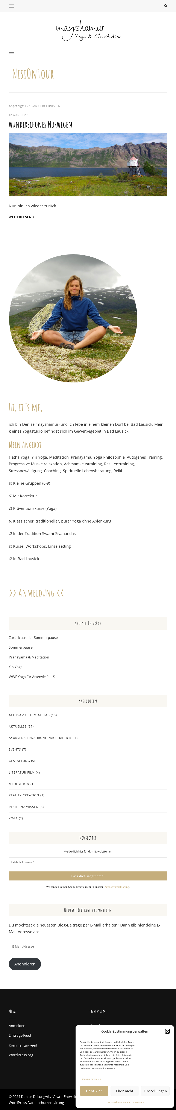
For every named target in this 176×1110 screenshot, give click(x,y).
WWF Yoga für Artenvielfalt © (32, 676)
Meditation (19, 784)
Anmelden (17, 1025)
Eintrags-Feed (20, 1035)
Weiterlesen (20, 217)
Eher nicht (125, 1091)
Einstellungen (155, 1091)
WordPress (18, 1102)
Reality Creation (24, 795)
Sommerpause (21, 647)
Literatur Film (22, 772)
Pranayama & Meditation (29, 657)
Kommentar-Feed (23, 1045)
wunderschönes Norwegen (40, 124)
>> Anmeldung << (36, 592)
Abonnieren (24, 964)
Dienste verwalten (91, 1078)
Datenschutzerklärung (119, 1101)
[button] (167, 1031)
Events (15, 749)
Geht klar (94, 1091)
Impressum (138, 1101)
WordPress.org (21, 1055)
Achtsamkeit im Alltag (29, 715)
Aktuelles (18, 726)
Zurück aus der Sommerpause (33, 637)
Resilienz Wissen (24, 807)
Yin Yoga (16, 666)
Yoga (13, 818)
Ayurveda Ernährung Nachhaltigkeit (42, 738)
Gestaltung (19, 761)
